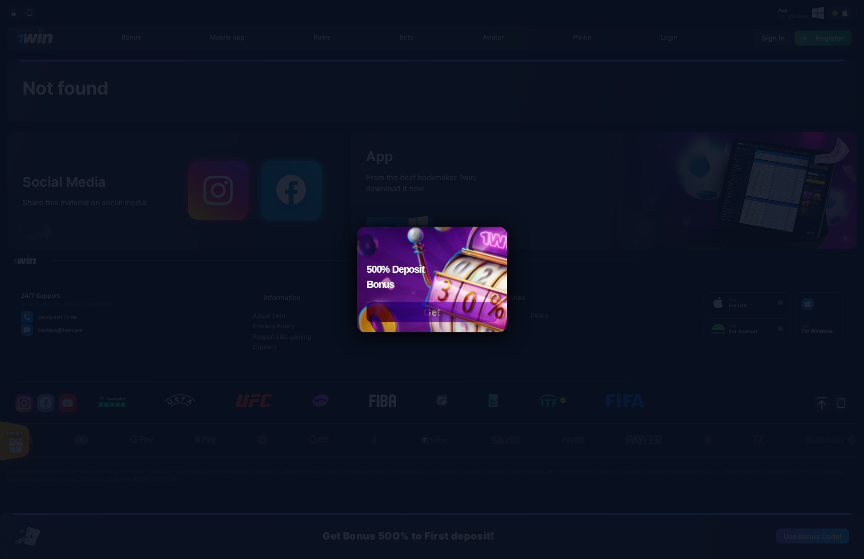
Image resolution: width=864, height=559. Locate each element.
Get (432, 312)
